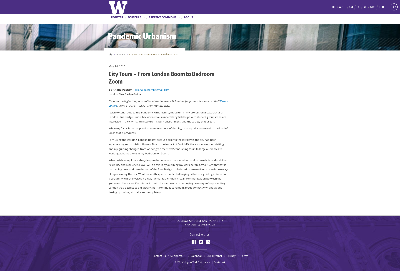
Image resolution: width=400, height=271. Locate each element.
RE (364, 7)
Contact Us (159, 256)
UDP (372, 7)
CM (351, 7)
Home (110, 54)
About (188, 17)
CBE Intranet (214, 256)
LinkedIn (209, 241)
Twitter (202, 241)
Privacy (231, 256)
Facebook (195, 241)
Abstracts (120, 54)
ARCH (342, 7)
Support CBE (178, 256)
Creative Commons (162, 17)
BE (333, 7)
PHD (381, 7)
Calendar (196, 256)
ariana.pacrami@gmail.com (152, 89)
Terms (244, 256)
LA (358, 7)
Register (117, 17)
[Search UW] (394, 6)
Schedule (134, 17)
